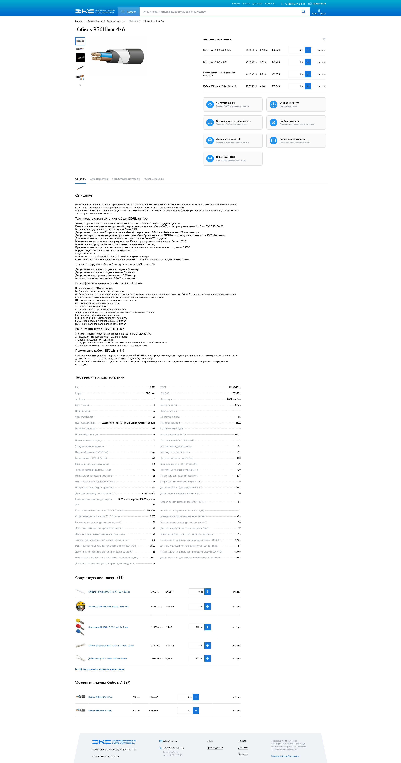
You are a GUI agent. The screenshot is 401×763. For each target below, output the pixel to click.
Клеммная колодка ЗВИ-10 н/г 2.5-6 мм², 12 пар (111, 645)
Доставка (257, 3)
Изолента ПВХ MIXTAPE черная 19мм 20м (108, 606)
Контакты (270, 3)
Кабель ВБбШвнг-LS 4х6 (99, 710)
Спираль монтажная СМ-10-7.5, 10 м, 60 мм (109, 591)
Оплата (246, 3)
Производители (215, 747)
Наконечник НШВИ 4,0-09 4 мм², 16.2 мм (108, 627)
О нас (210, 740)
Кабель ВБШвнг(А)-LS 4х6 (100, 697)
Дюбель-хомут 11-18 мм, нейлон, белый (107, 658)
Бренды (236, 3)
